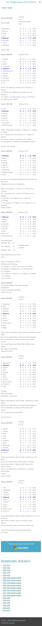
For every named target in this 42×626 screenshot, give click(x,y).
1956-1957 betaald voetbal (12, 580)
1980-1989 (6, 603)
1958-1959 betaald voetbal (12, 585)
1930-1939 (6, 570)
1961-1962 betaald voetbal (12, 593)
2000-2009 (6, 608)
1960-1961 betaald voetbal (12, 590)
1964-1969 (6, 598)
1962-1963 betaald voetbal (12, 595)
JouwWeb (11, 623)
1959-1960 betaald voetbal (12, 588)
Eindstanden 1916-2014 (15, 561)
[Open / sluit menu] (40, 2)
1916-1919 (6, 565)
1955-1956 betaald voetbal (12, 578)
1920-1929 (6, 568)
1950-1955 (6, 575)
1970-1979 (6, 600)
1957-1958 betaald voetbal (12, 583)
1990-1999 (6, 605)
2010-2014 (6, 610)
